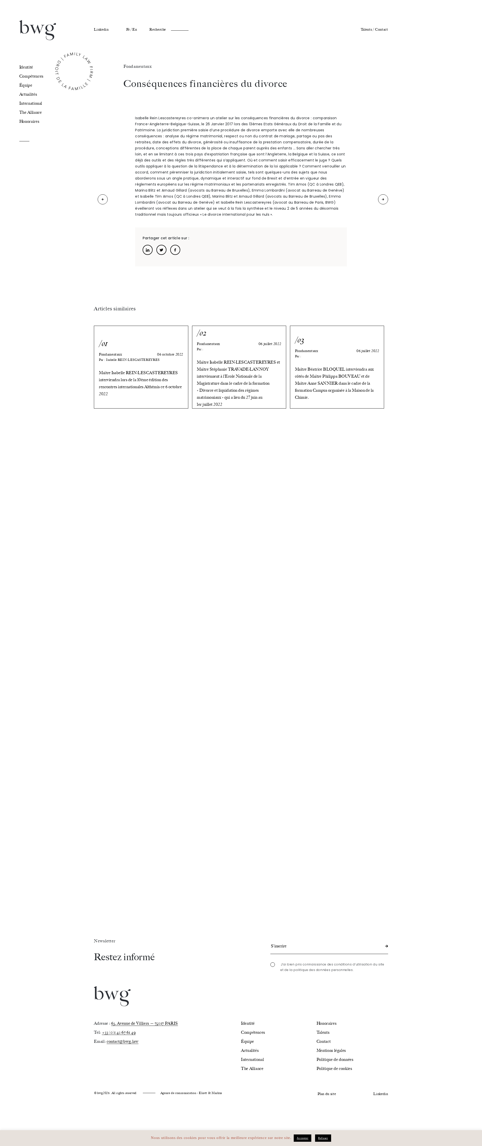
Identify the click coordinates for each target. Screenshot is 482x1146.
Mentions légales (331, 1050)
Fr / (129, 29)
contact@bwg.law (123, 1041)
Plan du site (327, 1094)
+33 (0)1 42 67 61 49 (119, 1032)
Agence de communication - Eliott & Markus (191, 1093)
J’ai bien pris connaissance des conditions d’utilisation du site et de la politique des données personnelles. (332, 967)
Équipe (25, 85)
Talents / (367, 29)
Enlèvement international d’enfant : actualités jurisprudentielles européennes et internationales (103, 200)
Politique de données (335, 1059)
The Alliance (30, 112)
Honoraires (29, 121)
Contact (381, 29)
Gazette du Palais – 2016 (383, 200)
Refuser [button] (323, 1137)
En (134, 29)
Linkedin (101, 29)
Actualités (28, 94)
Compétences (31, 76)
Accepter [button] (302, 1137)
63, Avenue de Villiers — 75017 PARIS (144, 1023)
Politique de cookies (334, 1068)
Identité (26, 67)
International (30, 103)
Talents (323, 1032)
